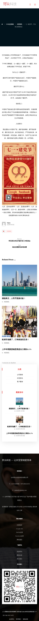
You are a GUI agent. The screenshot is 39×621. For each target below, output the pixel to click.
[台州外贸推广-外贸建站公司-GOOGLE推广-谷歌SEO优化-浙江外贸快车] (10, 4)
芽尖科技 (20, 506)
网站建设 (19, 539)
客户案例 (20, 381)
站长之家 (19, 510)
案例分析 (19, 555)
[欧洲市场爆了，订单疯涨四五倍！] (19, 419)
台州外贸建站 (13, 506)
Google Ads (19, 528)
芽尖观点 (19, 559)
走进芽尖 (19, 551)
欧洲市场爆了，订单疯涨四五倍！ (19, 426)
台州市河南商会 (27, 506)
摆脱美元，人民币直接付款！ (19, 408)
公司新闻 (20, 374)
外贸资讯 (9, 231)
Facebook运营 (19, 536)
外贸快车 (19, 525)
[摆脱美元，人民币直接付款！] (19, 401)
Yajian (8, 222)
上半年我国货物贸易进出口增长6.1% (19, 433)
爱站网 (35, 506)
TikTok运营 (19, 532)
